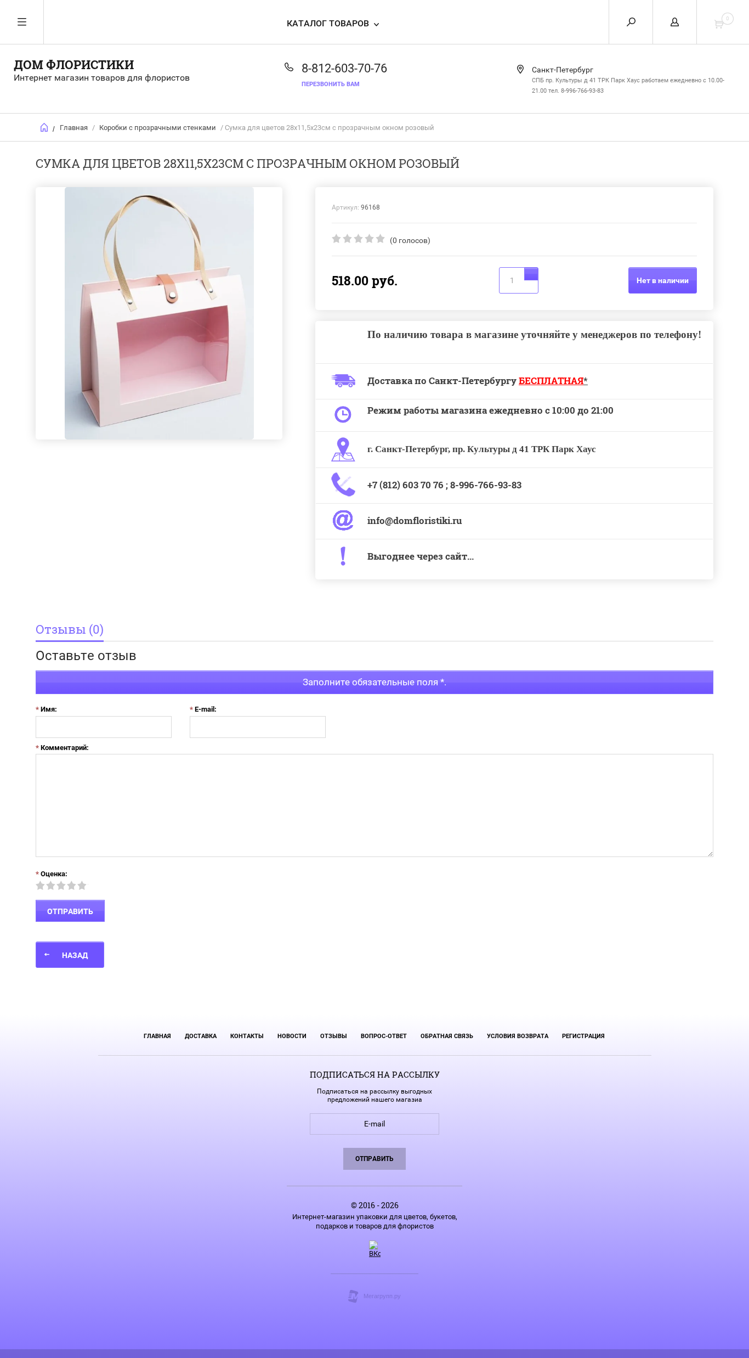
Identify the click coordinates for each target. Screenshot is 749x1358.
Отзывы (333, 1036)
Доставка (201, 1036)
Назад (75, 955)
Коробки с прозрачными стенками (157, 127)
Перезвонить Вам (331, 84)
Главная (74, 127)
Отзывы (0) (70, 629)
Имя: (46, 709)
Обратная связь (447, 1036)
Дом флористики (74, 64)
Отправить (374, 1159)
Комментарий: (62, 747)
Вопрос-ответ (384, 1036)
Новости (292, 1036)
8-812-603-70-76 (344, 68)
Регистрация (583, 1036)
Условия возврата (517, 1036)
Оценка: (51, 874)
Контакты (247, 1036)
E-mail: (203, 709)
